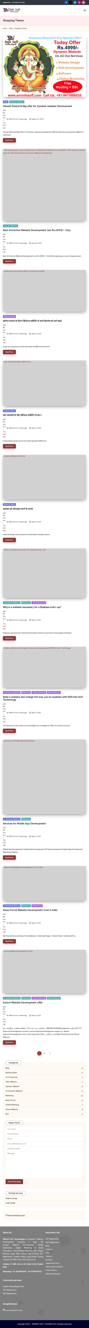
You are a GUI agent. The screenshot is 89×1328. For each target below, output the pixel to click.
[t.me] (75, 2)
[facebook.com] (66, 2)
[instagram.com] (79, 2)
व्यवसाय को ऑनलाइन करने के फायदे (18, 508)
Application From (52, 1263)
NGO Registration (52, 1242)
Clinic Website (11, 1082)
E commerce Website (12, 603)
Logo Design (10, 1203)
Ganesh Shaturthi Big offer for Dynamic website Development (37, 106)
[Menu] (85, 10)
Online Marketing (39, 603)
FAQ (47, 1253)
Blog (5, 102)
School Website (54, 692)
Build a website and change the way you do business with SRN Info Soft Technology (43, 698)
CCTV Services (11, 1077)
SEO (7, 1114)
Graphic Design (11, 1198)
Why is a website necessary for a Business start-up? (32, 607)
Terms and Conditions (54, 1267)
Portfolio (49, 1260)
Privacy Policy (51, 1270)
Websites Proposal (53, 1274)
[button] (50, 1053)
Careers (49, 1256)
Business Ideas (9, 316)
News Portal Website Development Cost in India (30, 910)
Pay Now (49, 1249)
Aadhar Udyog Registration (13, 1286)
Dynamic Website (16, 102)
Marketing (26, 603)
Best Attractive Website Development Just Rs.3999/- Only (37, 230)
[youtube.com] (84, 2)
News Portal (37, 906)
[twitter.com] (71, 2)
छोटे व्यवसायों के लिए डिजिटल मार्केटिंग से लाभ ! (22, 415)
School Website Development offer (23, 1002)
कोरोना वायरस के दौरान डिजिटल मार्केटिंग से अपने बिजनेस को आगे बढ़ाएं (32, 320)
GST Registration (52, 1239)
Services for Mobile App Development (24, 823)
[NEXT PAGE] (50, 1053)
